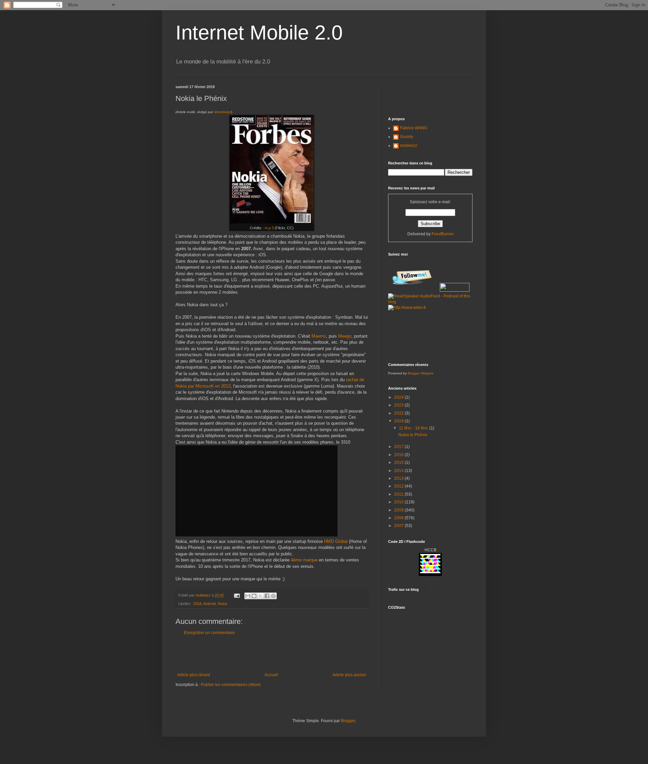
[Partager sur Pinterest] (273, 595)
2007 (399, 525)
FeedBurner (443, 234)
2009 (399, 510)
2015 (399, 462)
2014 (399, 470)
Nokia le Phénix (412, 434)
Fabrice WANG (413, 128)
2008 (399, 518)
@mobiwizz (222, 112)
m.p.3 (269, 228)
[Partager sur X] (260, 595)
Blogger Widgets (420, 373)
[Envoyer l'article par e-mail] (236, 595)
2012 (399, 486)
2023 (399, 405)
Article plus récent (193, 675)
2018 (197, 604)
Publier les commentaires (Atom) (231, 684)
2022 (399, 413)
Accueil (271, 675)
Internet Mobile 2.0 (259, 32)
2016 (399, 454)
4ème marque (304, 559)
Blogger (348, 720)
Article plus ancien (349, 675)
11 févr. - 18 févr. (414, 428)
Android (209, 604)
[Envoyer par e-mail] (247, 595)
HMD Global (336, 541)
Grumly (406, 136)
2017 (399, 446)
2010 (399, 502)
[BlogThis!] (254, 595)
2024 (399, 397)
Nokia (222, 604)
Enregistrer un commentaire (209, 632)
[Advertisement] (272, 654)
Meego (344, 336)
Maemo (319, 336)
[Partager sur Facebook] (267, 595)
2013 (399, 478)
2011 (399, 494)
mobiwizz (408, 145)
